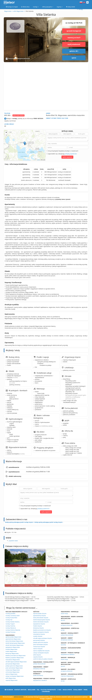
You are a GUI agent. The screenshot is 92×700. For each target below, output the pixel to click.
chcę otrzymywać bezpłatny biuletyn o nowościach (63, 151)
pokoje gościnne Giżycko (40, 642)
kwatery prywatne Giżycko (41, 632)
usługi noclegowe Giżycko (41, 653)
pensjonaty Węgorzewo (13, 664)
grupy (63, 630)
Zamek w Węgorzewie (66, 585)
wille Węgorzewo (11, 678)
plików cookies (18, 697)
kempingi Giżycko (38, 628)
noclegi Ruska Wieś (11, 617)
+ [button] (6, 132)
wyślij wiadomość (74, 44)
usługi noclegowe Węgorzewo (15, 676)
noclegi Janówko (10, 613)
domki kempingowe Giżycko (41, 620)
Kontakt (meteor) (20, 689)
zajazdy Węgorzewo (11, 680)
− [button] (6, 135)
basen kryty (64, 613)
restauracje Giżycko (39, 646)
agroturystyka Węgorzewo (13, 637)
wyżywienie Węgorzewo (13, 647)
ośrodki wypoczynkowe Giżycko (42, 638)
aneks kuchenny (38, 675)
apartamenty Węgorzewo (13, 639)
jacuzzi (63, 620)
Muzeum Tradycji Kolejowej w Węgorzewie (66, 566)
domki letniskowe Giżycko (41, 622)
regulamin (31, 689)
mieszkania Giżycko (39, 634)
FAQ (38, 689)
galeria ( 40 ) (74, 51)
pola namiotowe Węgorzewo (14, 668)
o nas (59, 689)
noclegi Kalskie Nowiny (12, 622)
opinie (74, 58)
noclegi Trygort (10, 624)
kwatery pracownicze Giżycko (42, 630)
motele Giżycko (37, 636)
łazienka (63, 645)
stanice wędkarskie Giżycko (41, 651)
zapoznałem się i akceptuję (62, 154)
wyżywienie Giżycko (39, 624)
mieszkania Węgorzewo (13, 659)
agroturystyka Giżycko (39, 613)
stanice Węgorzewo (11, 674)
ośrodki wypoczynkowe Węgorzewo (16, 662)
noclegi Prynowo (10, 632)
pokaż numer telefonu (18, 115)
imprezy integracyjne (67, 676)
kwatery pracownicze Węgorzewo (16, 655)
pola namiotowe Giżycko (40, 644)
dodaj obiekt (77, 689)
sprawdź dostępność (74, 31)
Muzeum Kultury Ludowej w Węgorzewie (25, 585)
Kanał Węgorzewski (25, 566)
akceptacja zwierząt (39, 668)
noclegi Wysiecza (11, 628)
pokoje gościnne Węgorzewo (14, 666)
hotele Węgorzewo (11, 651)
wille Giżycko (37, 655)
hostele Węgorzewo (11, 649)
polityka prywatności (48, 689)
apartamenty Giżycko (39, 615)
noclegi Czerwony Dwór (13, 615)
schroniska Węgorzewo (12, 672)
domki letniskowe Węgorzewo (14, 645)
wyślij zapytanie (67, 157)
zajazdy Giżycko (38, 657)
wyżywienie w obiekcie (40, 680)
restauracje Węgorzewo (13, 670)
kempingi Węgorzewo (12, 653)
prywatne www (13, 541)
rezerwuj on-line (73, 38)
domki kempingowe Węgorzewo (15, 643)
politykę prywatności (71, 154)
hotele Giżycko (37, 626)
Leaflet (38, 159)
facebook (9, 689)
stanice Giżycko (37, 648)
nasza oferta (67, 689)
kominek (63, 649)
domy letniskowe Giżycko (40, 617)
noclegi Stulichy (10, 626)
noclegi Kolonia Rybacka (13, 630)
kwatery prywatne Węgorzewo (15, 657)
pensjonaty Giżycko (39, 640)
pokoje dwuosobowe (39, 664)
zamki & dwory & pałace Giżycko (42, 659)
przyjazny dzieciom (66, 625)
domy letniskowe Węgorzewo (14, 641)
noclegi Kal (9, 620)
